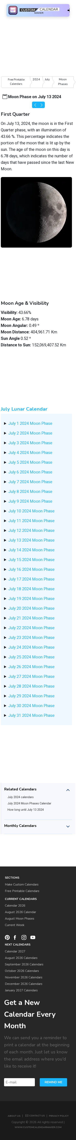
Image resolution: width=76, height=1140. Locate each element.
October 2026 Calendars (22, 971)
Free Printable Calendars (16, 82)
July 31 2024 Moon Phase (31, 715)
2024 (36, 79)
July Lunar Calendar (24, 409)
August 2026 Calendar (20, 912)
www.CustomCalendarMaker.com (38, 1127)
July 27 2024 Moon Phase (31, 676)
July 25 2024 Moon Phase (31, 657)
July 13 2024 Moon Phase (31, 540)
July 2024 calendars (20, 797)
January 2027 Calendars (21, 990)
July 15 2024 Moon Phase (31, 559)
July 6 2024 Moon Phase (30, 472)
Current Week (14, 925)
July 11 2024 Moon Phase (31, 520)
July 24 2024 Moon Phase (31, 647)
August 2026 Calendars (21, 958)
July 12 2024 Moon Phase (31, 530)
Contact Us (37, 1115)
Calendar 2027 (15, 951)
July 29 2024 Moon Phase (31, 695)
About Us (14, 1115)
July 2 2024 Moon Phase (30, 433)
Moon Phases (63, 81)
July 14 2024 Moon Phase (31, 549)
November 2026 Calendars (23, 977)
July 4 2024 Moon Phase (30, 452)
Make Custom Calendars (22, 884)
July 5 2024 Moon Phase (30, 462)
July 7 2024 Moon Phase (30, 481)
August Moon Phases (19, 919)
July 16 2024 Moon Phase (31, 569)
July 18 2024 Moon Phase (31, 588)
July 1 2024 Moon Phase (30, 423)
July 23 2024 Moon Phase (31, 637)
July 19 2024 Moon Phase (31, 598)
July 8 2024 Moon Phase (30, 491)
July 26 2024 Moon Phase (31, 666)
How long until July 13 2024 (25, 810)
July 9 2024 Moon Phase (30, 501)
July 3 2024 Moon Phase (30, 442)
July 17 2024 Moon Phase (31, 579)
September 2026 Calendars (24, 964)
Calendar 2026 (15, 906)
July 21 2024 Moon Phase (31, 618)
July (47, 79)
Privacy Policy (59, 1115)
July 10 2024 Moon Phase (31, 511)
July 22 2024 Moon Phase (31, 627)
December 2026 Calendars (23, 984)
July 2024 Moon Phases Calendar (29, 803)
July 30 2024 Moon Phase (31, 705)
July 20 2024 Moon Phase (31, 608)
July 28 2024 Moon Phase (31, 686)
